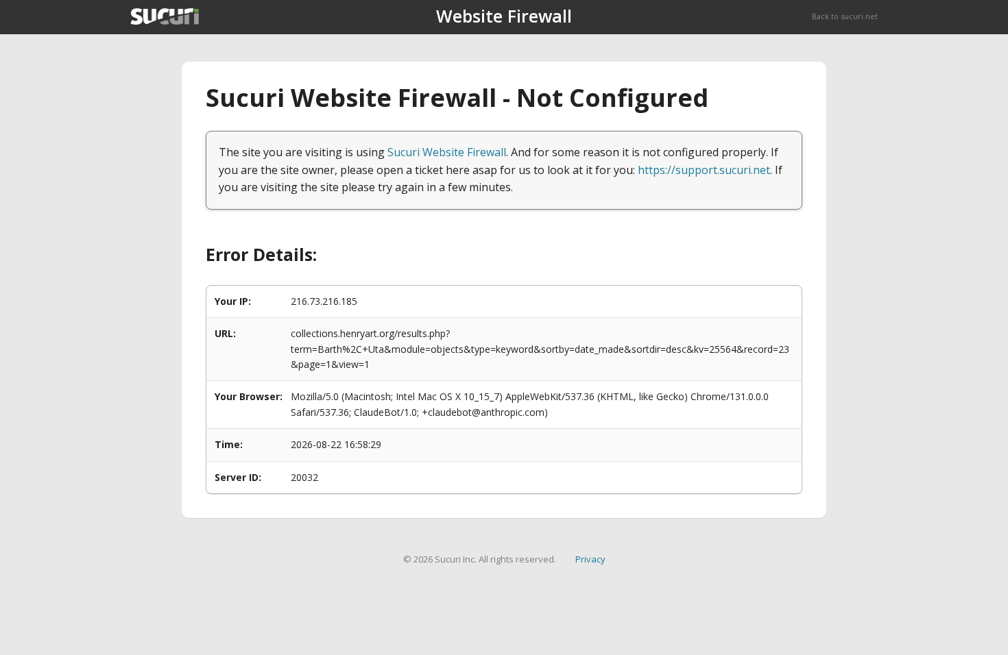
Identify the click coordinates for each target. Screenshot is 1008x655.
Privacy (590, 559)
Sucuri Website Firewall (446, 152)
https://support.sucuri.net (704, 169)
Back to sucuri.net (845, 16)
